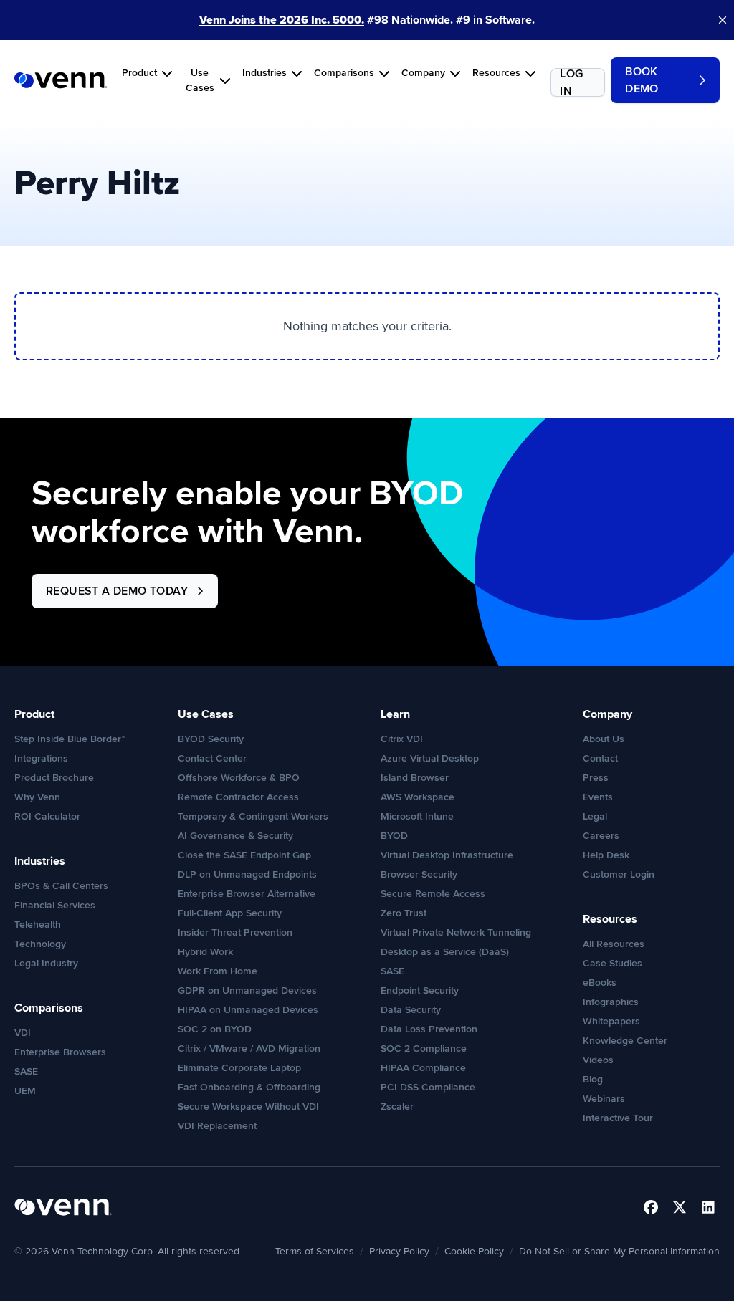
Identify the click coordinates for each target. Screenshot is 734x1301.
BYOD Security (211, 739)
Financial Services (54, 905)
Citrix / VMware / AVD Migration (249, 1048)
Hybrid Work (205, 952)
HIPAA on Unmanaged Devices (248, 1010)
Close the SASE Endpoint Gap (244, 855)
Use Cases (200, 80)
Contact (600, 758)
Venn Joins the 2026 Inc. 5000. (281, 20)
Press (596, 778)
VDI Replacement (217, 1126)
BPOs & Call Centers (61, 886)
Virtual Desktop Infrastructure (447, 855)
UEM (25, 1091)
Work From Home (217, 971)
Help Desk (606, 855)
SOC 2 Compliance (424, 1048)
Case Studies (612, 963)
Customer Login (618, 874)
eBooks (599, 982)
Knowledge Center (625, 1040)
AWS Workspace (417, 797)
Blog (593, 1079)
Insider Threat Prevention (235, 932)
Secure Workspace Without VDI (248, 1106)
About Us (603, 739)
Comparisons (344, 73)
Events (598, 797)
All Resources (613, 944)
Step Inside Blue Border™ (69, 739)
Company (423, 73)
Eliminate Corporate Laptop (239, 1068)
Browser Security (419, 874)
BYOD (394, 836)
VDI (22, 1033)
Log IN (571, 82)
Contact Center (212, 758)
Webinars (604, 1099)
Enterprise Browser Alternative (246, 894)
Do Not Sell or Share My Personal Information (619, 1251)
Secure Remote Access (433, 894)
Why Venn (37, 797)
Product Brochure (54, 778)
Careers (601, 836)
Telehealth (37, 924)
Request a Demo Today (117, 591)
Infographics (611, 1002)
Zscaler (397, 1106)
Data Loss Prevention (429, 1029)
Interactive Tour (618, 1118)
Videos (598, 1060)
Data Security (411, 1010)
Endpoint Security (420, 990)
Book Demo (642, 80)
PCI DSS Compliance (428, 1087)
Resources (496, 73)
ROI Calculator (47, 816)
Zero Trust (403, 913)
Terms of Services (314, 1251)
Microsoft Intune (417, 816)
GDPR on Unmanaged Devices (247, 990)
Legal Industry (46, 963)
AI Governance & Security (235, 836)
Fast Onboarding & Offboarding (249, 1087)
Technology (40, 944)
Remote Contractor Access (238, 797)
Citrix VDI (402, 739)
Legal (595, 816)
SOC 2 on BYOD (215, 1029)
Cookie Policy (474, 1251)
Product (139, 73)
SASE (26, 1071)
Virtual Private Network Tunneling (456, 932)
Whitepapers (611, 1021)
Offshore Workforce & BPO (239, 778)
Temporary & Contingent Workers (253, 816)
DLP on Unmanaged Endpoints (247, 874)
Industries (264, 73)
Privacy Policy (399, 1251)
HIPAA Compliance (423, 1068)
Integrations (41, 758)
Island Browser (415, 778)
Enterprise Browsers (60, 1052)
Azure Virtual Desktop (430, 758)
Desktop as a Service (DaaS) (445, 952)
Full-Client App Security (230, 913)
